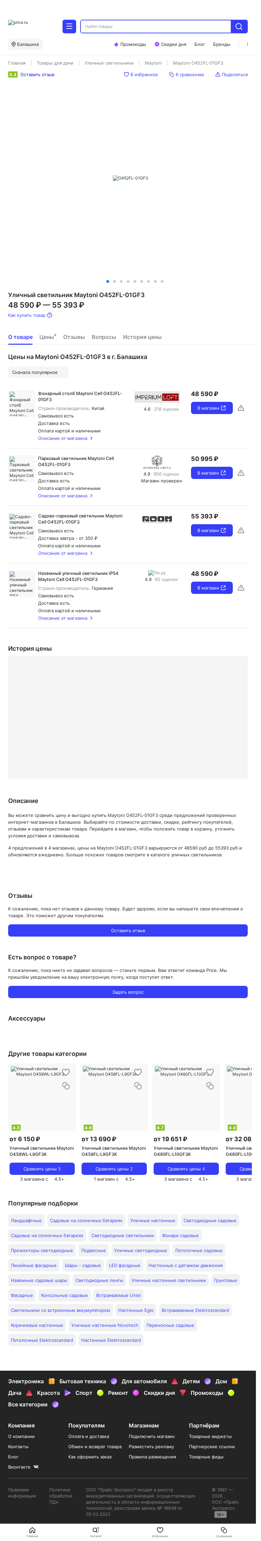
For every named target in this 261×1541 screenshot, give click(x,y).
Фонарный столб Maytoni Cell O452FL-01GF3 (80, 396)
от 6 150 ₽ (25, 1139)
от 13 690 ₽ (99, 1139)
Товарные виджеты (210, 1436)
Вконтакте (19, 1467)
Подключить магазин (152, 1436)
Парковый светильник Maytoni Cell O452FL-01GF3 (76, 461)
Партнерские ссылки (212, 1446)
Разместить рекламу (151, 1446)
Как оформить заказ (89, 1456)
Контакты (18, 1446)
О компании (21, 1436)
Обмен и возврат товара (95, 1446)
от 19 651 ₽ (170, 1139)
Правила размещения (152, 1456)
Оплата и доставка (88, 1436)
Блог (13, 1456)
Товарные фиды (206, 1456)
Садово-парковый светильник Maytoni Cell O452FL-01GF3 (80, 519)
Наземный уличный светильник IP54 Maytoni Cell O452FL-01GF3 (78, 576)
